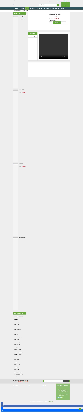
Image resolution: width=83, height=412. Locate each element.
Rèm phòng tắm (17, 346)
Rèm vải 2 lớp (16, 361)
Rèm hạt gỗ (16, 334)
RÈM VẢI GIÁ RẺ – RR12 (22, 89)
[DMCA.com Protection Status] (60, 397)
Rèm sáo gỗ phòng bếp (18, 352)
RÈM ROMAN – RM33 (22, 163)
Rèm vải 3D (16, 362)
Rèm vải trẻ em (17, 367)
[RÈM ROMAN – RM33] (15, 199)
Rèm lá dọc (16, 336)
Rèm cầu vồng (16, 324)
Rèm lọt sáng (16, 339)
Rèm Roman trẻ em (17, 349)
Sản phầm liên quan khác (18, 372)
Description (32, 33)
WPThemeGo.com (50, 401)
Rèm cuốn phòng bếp (18, 329)
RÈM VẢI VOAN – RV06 (22, 237)
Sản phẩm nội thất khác (18, 374)
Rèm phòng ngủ (17, 344)
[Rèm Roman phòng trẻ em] (15, 52)
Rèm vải (15, 357)
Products (19, 10)
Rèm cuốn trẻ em (17, 331)
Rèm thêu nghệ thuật (18, 354)
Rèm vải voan (16, 369)
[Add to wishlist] (64, 22)
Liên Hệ (15, 321)
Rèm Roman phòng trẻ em (22, 16)
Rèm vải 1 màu (16, 359)
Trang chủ (15, 10)
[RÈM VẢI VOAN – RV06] (15, 273)
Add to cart (57, 22)
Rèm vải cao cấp (17, 364)
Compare (62, 22)
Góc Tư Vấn (16, 319)
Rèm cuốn (16, 326)
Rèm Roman (16, 347)
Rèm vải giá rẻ (16, 366)
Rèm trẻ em (16, 356)
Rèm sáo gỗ (16, 351)
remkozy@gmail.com (61, 395)
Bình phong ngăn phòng (18, 316)
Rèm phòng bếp (17, 341)
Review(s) (55, 16)
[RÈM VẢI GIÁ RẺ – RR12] (15, 126)
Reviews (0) (33, 36)
